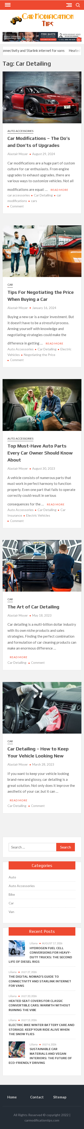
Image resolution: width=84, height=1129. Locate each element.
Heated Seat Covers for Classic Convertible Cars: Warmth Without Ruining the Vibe (39, 1005)
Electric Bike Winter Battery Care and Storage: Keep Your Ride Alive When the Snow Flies (41, 1029)
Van (11, 912)
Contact (37, 1097)
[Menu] (7, 5)
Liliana (34, 943)
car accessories (18, 195)
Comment (17, 206)
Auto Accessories (20, 131)
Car (10, 284)
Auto (12, 877)
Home (12, 1097)
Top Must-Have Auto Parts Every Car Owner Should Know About (40, 452)
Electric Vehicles (38, 515)
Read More (59, 190)
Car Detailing (43, 195)
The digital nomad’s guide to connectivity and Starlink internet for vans (40, 981)
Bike (12, 894)
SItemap (59, 1097)
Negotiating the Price (39, 355)
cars (34, 201)
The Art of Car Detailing (33, 606)
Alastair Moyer (17, 154)
